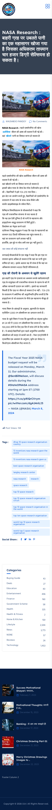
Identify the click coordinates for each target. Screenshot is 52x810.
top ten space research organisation (30, 516)
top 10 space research (23, 492)
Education (12, 588)
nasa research (19, 479)
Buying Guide (13, 578)
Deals (9, 583)
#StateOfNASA (17, 385)
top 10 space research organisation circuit (29, 499)
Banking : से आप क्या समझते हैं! (31, 723)
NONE (10, 634)
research (35, 479)
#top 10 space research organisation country (30, 443)
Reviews (11, 640)
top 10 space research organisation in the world (30, 508)
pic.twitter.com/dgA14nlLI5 (25, 403)
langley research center (24, 472)
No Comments (40, 121)
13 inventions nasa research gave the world (30, 452)
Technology (12, 645)
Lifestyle (11, 624)
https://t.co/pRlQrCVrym (24, 398)
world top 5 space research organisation (26, 532)
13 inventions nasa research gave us (29, 459)
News (9, 629)
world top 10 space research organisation (26, 523)
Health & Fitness (15, 614)
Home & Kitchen (15, 619)
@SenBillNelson (18, 376)
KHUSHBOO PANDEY (16, 121)
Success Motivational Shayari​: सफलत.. (28, 689)
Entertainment (14, 593)
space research (20, 485)
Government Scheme (17, 604)
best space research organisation (28, 466)
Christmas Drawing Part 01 (31, 741)
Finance (10, 598)
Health (10, 609)
